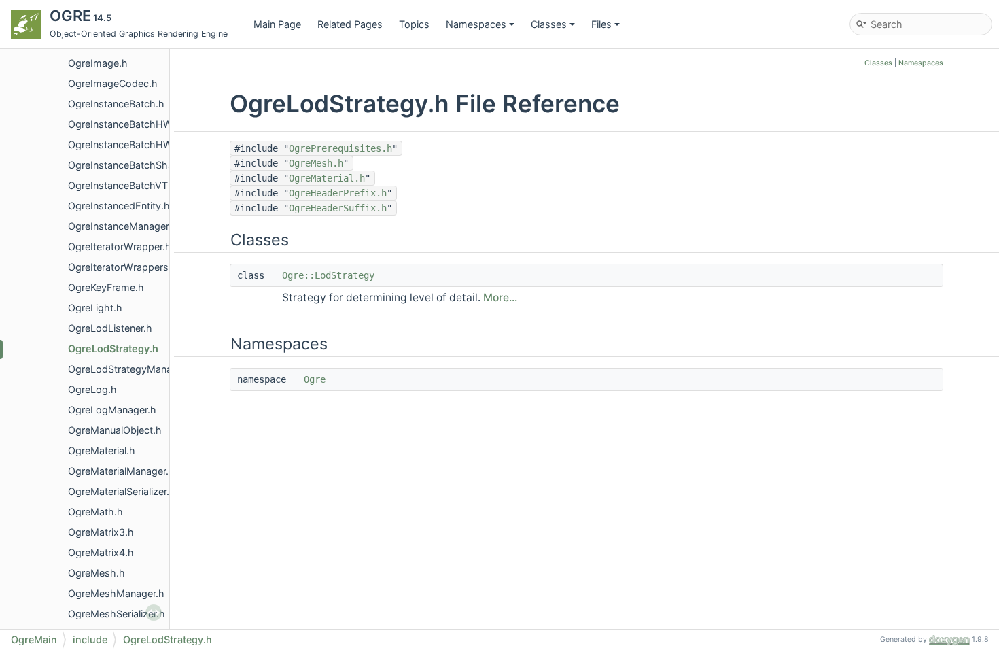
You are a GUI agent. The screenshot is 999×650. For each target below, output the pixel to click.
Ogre (315, 379)
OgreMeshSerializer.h (116, 613)
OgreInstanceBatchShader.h (132, 165)
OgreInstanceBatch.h (116, 103)
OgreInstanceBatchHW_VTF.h (136, 144)
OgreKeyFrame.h (106, 287)
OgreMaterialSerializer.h (121, 491)
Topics (414, 24)
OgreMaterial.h (101, 450)
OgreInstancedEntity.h (119, 205)
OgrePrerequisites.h (340, 148)
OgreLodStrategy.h (113, 348)
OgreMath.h (95, 511)
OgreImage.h (98, 63)
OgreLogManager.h (112, 409)
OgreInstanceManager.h (122, 226)
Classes (549, 24)
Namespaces (476, 24)
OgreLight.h (95, 307)
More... (500, 297)
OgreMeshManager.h (116, 593)
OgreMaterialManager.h (121, 471)
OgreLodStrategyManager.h (131, 369)
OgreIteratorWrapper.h (119, 246)
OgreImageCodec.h (113, 83)
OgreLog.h (92, 389)
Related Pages (350, 24)
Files (601, 24)
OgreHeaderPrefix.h (338, 193)
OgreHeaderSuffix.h (338, 208)
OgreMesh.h (96, 573)
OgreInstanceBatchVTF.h (125, 185)
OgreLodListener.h (110, 328)
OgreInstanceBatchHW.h (124, 124)
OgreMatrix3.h (101, 532)
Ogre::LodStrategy (328, 275)
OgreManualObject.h (115, 430)
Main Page (277, 24)
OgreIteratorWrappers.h (122, 267)
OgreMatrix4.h (101, 552)
